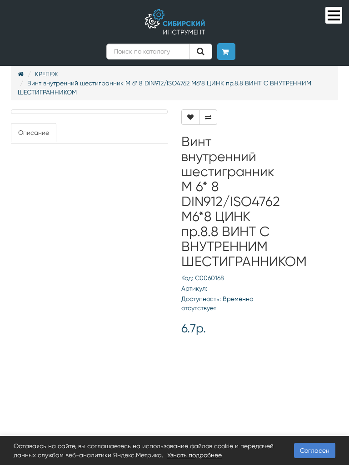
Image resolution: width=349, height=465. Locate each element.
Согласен (314, 450)
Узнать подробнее (194, 455)
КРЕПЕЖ (46, 74)
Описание (33, 132)
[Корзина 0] (226, 51)
